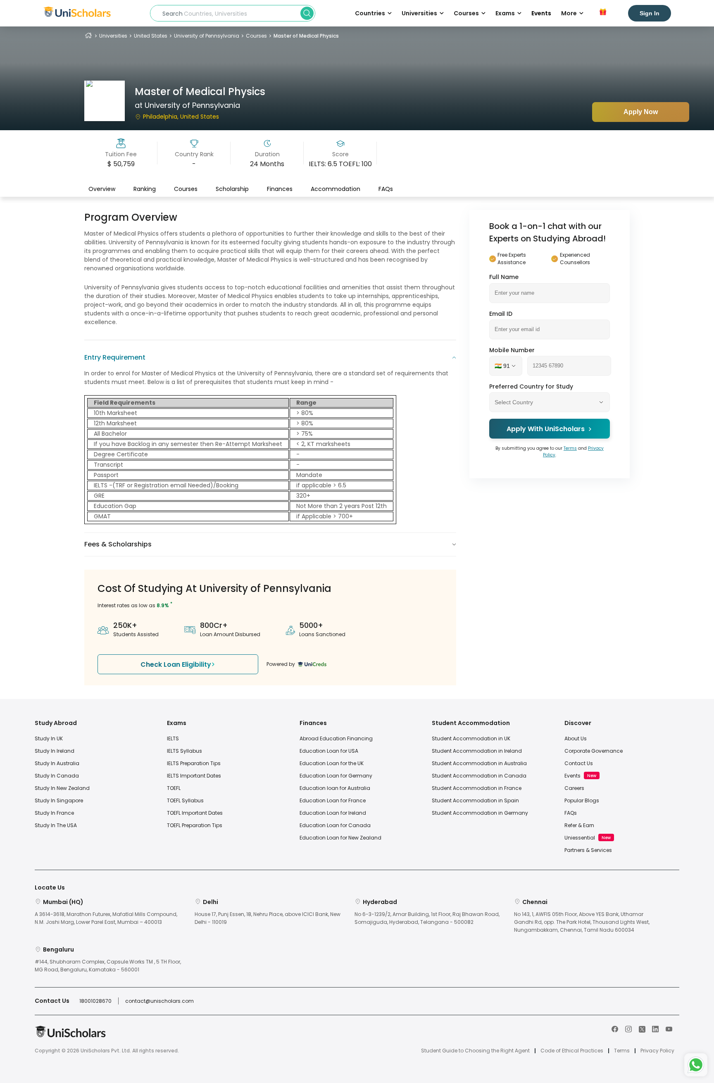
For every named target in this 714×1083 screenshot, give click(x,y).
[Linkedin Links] (655, 1028)
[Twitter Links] (642, 1028)
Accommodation (335, 189)
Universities (113, 35)
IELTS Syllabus (184, 750)
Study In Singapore (59, 800)
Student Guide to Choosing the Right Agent (475, 1050)
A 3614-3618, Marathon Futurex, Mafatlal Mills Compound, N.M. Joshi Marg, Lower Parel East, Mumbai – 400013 (106, 918)
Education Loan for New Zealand (340, 837)
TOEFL (174, 788)
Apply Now (641, 111)
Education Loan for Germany (336, 775)
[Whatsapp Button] (695, 1064)
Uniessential (579, 837)
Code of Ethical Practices (571, 1050)
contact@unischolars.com (159, 1000)
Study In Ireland (54, 750)
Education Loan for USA (329, 750)
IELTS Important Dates (194, 775)
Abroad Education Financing (336, 738)
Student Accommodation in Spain (475, 800)
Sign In (649, 13)
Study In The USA (56, 825)
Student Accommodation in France (476, 788)
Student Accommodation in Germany (480, 812)
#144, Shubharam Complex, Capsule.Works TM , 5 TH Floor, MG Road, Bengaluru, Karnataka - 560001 (108, 965)
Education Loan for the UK (332, 763)
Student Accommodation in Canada (479, 775)
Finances (280, 189)
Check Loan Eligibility (175, 664)
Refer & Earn (579, 825)
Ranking (144, 189)
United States (150, 35)
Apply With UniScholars (546, 429)
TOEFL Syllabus (185, 800)
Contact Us (578, 763)
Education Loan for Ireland (333, 812)
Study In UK (49, 738)
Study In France (54, 812)
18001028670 (95, 1000)
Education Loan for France (333, 800)
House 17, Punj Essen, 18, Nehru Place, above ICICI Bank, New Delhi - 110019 (267, 918)
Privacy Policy (657, 1050)
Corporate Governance (593, 750)
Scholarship (232, 189)
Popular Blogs (581, 800)
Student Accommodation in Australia (479, 763)
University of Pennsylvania (206, 35)
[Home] (88, 35)
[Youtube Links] (669, 1028)
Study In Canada (57, 775)
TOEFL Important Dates (195, 812)
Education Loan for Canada (335, 825)
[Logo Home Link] (70, 1035)
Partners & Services (588, 850)
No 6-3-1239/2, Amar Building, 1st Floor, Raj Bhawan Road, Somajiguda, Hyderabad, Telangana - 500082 (427, 918)
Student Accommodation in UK (471, 738)
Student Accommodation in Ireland (477, 750)
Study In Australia (57, 763)
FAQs (385, 189)
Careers (574, 788)
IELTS (173, 738)
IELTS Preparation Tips (194, 763)
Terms (570, 448)
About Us (575, 738)
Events (541, 13)
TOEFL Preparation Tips (194, 825)
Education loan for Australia (335, 788)
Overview (101, 189)
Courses (256, 35)
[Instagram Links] (628, 1028)
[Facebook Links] (615, 1028)
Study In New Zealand (62, 788)
